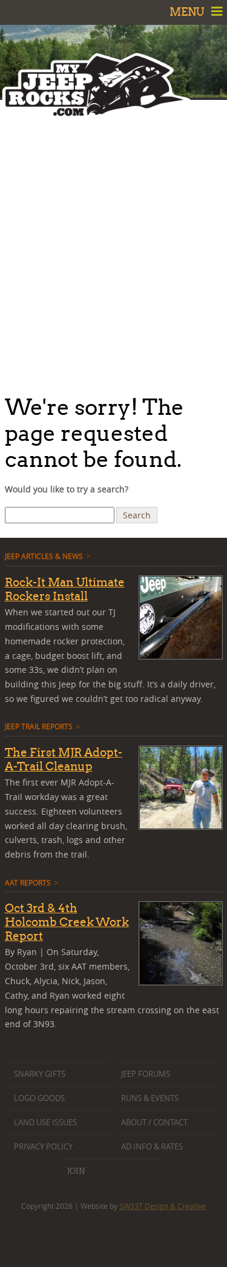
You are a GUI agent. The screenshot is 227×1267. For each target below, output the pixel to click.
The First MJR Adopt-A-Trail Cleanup (63, 759)
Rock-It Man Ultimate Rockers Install (65, 589)
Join (76, 1171)
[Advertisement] (113, 243)
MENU (188, 12)
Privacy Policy (43, 1147)
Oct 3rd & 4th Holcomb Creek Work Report (67, 922)
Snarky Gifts (39, 1074)
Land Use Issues (45, 1122)
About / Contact (154, 1122)
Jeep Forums (145, 1074)
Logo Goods (39, 1098)
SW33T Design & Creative (162, 1206)
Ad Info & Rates (152, 1147)
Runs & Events (150, 1098)
